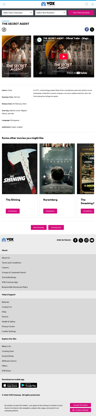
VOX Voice (6, 370)
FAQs (4, 311)
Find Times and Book (81, 13)
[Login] (92, 4)
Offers (5, 365)
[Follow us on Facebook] (75, 240)
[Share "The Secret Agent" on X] (92, 29)
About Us (6, 257)
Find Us (5, 316)
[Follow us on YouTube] (92, 240)
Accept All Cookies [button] (80, 405)
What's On (6, 346)
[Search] (86, 4)
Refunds (5, 302)
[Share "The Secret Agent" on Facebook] (87, 29)
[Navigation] (4, 4)
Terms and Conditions (11, 262)
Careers (5, 267)
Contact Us (7, 307)
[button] (80, 410)
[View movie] (19, 169)
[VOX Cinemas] (48, 4)
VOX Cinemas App (10, 282)
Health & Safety (8, 321)
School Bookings (9, 277)
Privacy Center (8, 326)
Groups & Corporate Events (14, 272)
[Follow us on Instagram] (86, 240)
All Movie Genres (9, 361)
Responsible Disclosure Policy (15, 287)
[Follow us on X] (81, 240)
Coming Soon (56, 227)
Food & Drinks (8, 356)
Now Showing (39, 227)
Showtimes (12, 211)
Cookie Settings (9, 331)
